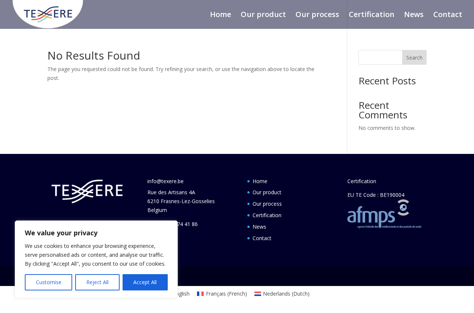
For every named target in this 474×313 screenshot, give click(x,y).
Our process (317, 15)
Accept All (145, 282)
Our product (263, 15)
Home (220, 15)
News (414, 15)
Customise (48, 282)
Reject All (97, 282)
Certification (371, 15)
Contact (447, 15)
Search (414, 57)
